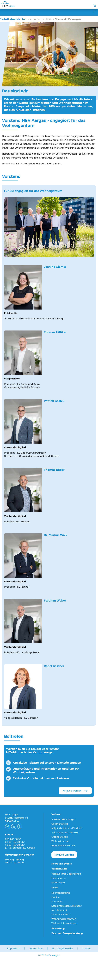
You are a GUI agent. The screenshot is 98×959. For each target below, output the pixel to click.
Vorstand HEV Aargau (63, 819)
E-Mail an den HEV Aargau (20, 847)
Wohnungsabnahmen (63, 919)
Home (36, 19)
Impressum (13, 948)
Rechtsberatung (60, 892)
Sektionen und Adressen (65, 832)
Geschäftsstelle (59, 823)
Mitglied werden (72, 790)
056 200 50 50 (13, 839)
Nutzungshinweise (62, 948)
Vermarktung (59, 868)
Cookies (86, 948)
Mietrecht (57, 901)
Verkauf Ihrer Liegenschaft (66, 873)
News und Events (61, 863)
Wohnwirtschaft (60, 841)
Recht (54, 887)
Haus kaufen (58, 878)
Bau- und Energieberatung (67, 933)
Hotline (55, 897)
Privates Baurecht (61, 914)
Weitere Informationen (64, 923)
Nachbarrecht (59, 910)
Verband (47, 19)
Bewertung (58, 928)
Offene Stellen (59, 836)
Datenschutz (36, 948)
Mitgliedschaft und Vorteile (66, 828)
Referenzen (58, 882)
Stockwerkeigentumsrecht (66, 906)
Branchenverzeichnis (63, 845)
